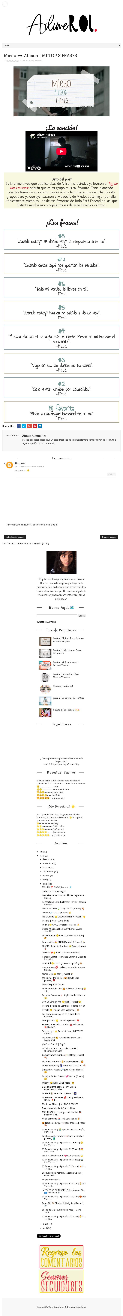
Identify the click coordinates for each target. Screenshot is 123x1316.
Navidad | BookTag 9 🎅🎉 (66, 710)
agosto (46, 875)
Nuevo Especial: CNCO (53, 984)
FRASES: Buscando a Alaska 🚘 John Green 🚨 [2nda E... (63, 1025)
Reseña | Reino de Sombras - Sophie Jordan (63, 1005)
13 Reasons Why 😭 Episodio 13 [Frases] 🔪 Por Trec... (63, 1130)
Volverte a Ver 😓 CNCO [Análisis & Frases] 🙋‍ (63, 936)
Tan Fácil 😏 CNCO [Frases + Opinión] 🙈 (62, 963)
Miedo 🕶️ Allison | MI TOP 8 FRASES (60, 1104)
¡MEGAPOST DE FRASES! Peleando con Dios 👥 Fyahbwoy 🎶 (63, 1191)
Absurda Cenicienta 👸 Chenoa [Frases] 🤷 (62, 1061)
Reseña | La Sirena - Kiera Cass (68, 698)
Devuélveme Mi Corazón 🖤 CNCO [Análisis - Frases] (64, 896)
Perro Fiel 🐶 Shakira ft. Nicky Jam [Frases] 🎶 (62, 1204)
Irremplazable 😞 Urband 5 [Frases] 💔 (60, 1020)
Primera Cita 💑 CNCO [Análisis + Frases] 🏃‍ (63, 942)
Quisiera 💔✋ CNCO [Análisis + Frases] (61, 952)
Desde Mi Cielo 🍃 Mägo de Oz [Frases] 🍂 (63, 908)
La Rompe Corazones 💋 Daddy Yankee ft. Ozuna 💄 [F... (62, 1098)
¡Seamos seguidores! (63, 686)
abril (45, 1228)
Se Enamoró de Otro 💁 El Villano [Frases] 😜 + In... (64, 990)
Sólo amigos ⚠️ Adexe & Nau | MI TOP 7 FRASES (62, 1032)
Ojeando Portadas (49, 814)
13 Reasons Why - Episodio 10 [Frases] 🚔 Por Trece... (62, 1161)
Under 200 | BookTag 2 (53, 891)
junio (45, 883)
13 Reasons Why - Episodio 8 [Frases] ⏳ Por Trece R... (64, 1184)
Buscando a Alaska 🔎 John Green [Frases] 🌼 (62, 1071)
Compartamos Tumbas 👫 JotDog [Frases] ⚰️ (63, 1056)
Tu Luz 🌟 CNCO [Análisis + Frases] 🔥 (61, 924)
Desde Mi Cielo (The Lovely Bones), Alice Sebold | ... (62, 930)
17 (41, 855)
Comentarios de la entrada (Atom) (32, 543)
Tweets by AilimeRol (46, 621)
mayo (46, 1223)
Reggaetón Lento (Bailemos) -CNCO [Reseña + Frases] (64, 903)
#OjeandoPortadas (51, 1179)
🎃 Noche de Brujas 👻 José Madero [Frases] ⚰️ (64, 1124)
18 (41, 851)
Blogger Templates (76, 1307)
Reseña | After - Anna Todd (55, 920)
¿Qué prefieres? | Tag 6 (53, 1044)
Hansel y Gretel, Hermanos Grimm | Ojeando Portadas (64, 958)
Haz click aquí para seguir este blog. (61, 764)
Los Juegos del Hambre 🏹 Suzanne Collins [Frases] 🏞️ (63, 1137)
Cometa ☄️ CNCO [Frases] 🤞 (56, 912)
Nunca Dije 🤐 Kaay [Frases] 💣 (57, 973)
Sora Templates (56, 1307)
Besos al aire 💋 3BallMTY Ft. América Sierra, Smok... (64, 968)
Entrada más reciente (15, 537)
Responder (111, 474)
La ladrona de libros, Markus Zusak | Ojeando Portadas (60, 1049)
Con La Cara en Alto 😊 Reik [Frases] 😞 (61, 1001)
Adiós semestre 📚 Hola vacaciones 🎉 (61, 1118)
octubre (47, 867)
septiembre (48, 871)
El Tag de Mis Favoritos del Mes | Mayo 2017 (61, 1211)
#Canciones (28, 60)
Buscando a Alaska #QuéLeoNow (58, 1108)
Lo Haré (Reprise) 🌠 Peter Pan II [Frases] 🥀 (64, 1065)
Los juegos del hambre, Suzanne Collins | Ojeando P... (62, 1174)
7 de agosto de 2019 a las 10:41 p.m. (31, 466)
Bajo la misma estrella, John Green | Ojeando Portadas (60, 1088)
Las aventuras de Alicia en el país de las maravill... (61, 1015)
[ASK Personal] (5, 4)
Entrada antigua (109, 537)
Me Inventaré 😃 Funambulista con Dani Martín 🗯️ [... (61, 1039)
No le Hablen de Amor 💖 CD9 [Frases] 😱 (62, 1155)
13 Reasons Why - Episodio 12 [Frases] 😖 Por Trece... (62, 1143)
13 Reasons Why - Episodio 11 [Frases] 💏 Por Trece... (62, 1150)
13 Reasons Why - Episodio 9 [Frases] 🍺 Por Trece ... (64, 1167)
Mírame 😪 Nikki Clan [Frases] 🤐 (58, 1082)
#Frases (38, 60)
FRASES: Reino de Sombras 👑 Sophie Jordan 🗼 (64, 947)
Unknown (20, 463)
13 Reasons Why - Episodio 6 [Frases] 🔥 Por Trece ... (64, 1217)
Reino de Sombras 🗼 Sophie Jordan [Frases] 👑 (64, 996)
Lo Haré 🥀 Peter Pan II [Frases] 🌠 (59, 1093)
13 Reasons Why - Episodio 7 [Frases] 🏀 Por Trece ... (64, 1198)
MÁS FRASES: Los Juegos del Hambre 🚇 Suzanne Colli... (61, 1113)
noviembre (48, 863)
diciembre (48, 859)
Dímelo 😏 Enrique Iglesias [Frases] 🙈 (60, 1009)
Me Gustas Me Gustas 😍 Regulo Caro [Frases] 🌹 (60, 979)
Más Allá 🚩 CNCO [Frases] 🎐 (57, 887)
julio (45, 879)
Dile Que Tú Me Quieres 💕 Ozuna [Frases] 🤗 (63, 1077)
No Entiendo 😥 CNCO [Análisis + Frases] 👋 (63, 916)
